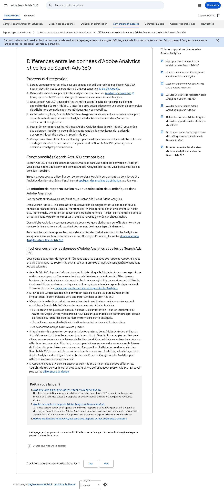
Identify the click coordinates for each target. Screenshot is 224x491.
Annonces (29, 15)
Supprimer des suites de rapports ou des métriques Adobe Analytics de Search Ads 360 (186, 136)
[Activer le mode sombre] (105, 484)
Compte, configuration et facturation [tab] (23, 23)
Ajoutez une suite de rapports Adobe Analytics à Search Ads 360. (69, 404)
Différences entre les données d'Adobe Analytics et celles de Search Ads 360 (183, 151)
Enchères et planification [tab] (94, 23)
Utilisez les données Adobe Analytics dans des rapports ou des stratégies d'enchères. (80, 418)
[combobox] (109, 5)
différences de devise (56, 371)
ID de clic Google (109, 88)
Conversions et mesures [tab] (126, 23)
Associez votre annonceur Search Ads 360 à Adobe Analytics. (67, 389)
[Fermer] (218, 41)
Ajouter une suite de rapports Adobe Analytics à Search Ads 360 (186, 96)
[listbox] (90, 484)
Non (106, 463)
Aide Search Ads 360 (24, 5)
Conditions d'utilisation (64, 484)
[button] (6, 5)
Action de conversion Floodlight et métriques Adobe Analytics (185, 74)
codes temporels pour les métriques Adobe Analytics (86, 288)
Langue (86, 480)
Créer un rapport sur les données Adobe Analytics (181, 51)
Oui (91, 463)
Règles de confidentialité (40, 484)
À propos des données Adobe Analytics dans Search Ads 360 (183, 63)
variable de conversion (118, 93)
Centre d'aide (11, 15)
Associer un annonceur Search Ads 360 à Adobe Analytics (185, 85)
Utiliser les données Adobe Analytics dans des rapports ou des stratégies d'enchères (186, 121)
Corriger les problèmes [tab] (182, 23)
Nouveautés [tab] (207, 23)
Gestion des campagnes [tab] (62, 23)
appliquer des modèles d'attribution (100, 180)
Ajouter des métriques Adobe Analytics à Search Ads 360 (182, 108)
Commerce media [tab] (154, 23)
